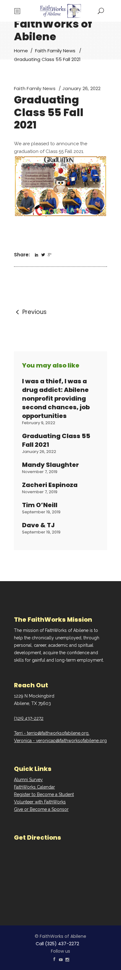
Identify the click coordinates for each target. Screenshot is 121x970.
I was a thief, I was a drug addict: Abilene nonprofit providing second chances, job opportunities (56, 398)
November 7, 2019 (39, 472)
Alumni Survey (28, 779)
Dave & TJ (38, 525)
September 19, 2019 (41, 512)
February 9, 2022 (38, 423)
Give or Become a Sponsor (41, 809)
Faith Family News (55, 50)
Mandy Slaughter (50, 464)
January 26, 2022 (81, 88)
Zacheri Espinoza (50, 485)
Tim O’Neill (39, 505)
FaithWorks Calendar (34, 787)
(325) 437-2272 (28, 718)
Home (21, 50)
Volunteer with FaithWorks (40, 801)
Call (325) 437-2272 (57, 944)
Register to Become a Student (44, 794)
